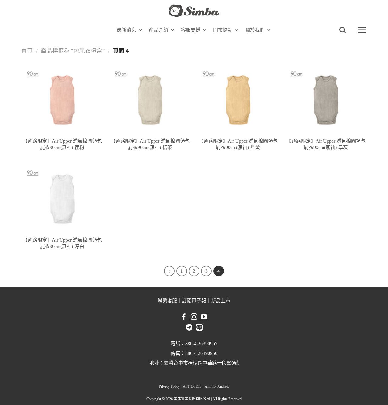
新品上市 (220, 300)
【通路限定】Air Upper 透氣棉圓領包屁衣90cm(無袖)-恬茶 (150, 144)
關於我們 (255, 29)
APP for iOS (192, 386)
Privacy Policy (169, 386)
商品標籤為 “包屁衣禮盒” (73, 51)
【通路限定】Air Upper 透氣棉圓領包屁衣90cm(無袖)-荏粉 (62, 144)
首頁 (27, 51)
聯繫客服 (167, 300)
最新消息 (126, 29)
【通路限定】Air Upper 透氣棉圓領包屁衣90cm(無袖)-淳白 (62, 243)
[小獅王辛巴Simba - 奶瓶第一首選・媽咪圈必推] (194, 10)
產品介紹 (158, 29)
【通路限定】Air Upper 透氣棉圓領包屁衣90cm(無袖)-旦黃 (238, 144)
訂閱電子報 (194, 300)
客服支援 (190, 29)
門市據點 (222, 29)
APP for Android (217, 386)
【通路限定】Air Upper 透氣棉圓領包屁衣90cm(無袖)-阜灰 (326, 144)
